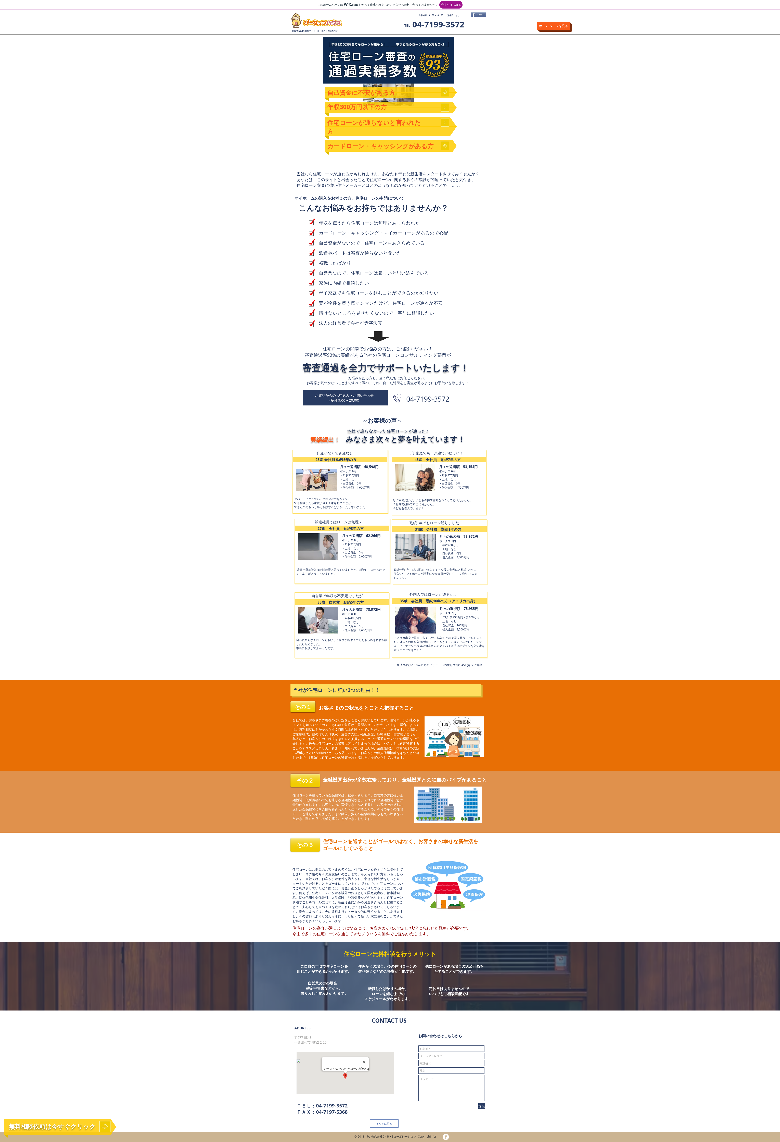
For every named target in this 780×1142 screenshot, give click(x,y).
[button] (302, 706)
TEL (407, 25)
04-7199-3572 (332, 1105)
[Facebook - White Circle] (446, 1137)
